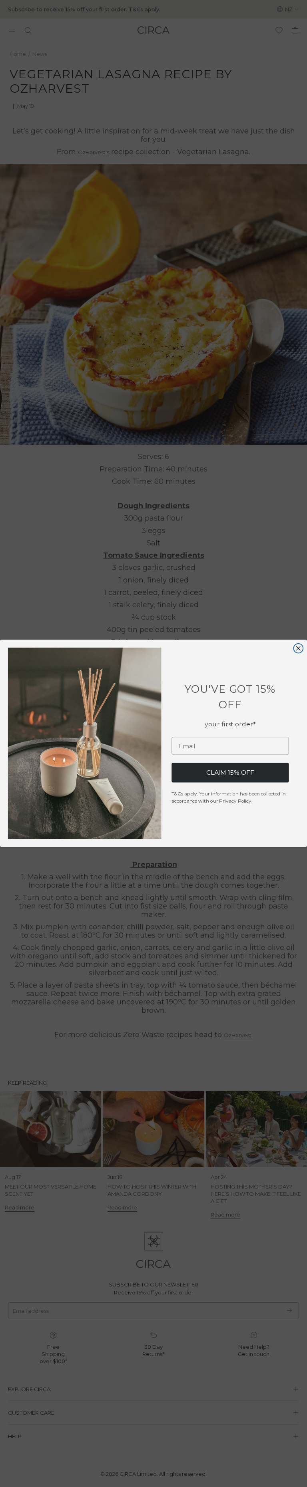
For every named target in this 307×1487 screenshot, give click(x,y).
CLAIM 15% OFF (230, 773)
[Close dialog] (298, 648)
